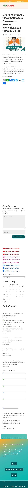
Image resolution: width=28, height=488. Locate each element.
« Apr (4, 302)
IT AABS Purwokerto (18, 482)
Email (14, 464)
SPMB (14, 475)
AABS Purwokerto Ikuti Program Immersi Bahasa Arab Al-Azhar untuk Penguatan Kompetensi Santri (12, 340)
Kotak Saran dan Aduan (14, 469)
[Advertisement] (14, 142)
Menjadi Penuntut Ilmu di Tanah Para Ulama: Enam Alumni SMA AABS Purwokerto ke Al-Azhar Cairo (13, 351)
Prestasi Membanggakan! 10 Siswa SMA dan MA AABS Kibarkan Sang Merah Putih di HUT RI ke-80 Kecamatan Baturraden (13, 362)
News (11, 34)
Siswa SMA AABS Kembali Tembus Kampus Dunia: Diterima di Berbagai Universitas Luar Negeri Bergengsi (13, 329)
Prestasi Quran (17, 34)
